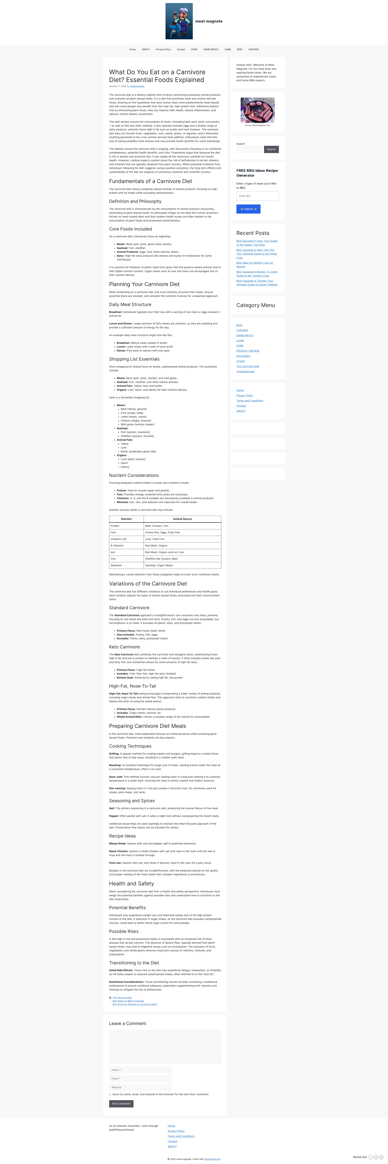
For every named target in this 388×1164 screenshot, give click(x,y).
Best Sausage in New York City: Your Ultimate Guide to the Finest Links (256, 253)
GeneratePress (212, 1159)
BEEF (239, 49)
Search (240, 143)
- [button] (370, 1157)
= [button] (381, 1157)
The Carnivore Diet (122, 997)
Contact (181, 49)
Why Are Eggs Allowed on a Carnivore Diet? (135, 1004)
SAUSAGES (243, 356)
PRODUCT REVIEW (247, 350)
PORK (194, 49)
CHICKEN (254, 49)
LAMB (227, 49)
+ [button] (376, 1157)
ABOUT (146, 49)
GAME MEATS (211, 49)
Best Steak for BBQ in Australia (128, 1001)
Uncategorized (245, 371)
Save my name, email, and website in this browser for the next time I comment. (160, 1094)
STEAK (240, 361)
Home (132, 49)
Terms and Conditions (249, 400)
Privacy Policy (163, 49)
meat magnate (208, 21)
